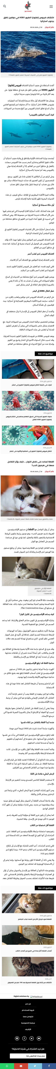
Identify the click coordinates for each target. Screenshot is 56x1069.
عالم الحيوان (49, 27)
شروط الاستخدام (28, 1010)
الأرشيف (28, 1029)
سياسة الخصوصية (28, 1022)
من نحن (28, 1003)
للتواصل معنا (28, 1016)
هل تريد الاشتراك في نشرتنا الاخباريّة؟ (28, 1049)
